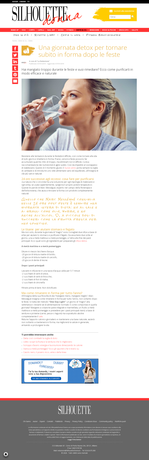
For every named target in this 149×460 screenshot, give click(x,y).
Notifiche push (120, 421)
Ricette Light (45, 35)
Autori (35, 421)
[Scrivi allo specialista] (60, 371)
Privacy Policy (77, 421)
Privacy (67, 421)
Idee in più (21, 35)
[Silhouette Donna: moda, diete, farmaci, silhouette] (57, 16)
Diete (30, 41)
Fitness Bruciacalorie (103, 35)
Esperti (42, 421)
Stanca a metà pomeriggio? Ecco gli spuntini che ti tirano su (51, 348)
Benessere (94, 30)
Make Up (15, 30)
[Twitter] (15, 55)
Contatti (50, 421)
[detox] (79, 115)
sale (41, 316)
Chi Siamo (27, 421)
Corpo (32, 30)
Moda (61, 30)
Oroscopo (124, 30)
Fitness (70, 30)
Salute (135, 30)
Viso (24, 30)
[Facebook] (15, 49)
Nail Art (51, 30)
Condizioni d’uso (91, 421)
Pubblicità (59, 421)
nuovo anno (70, 167)
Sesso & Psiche (109, 30)
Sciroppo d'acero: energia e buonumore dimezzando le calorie (52, 345)
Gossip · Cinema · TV (20, 1)
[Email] (15, 81)
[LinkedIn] (15, 62)
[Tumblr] (15, 68)
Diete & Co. (81, 30)
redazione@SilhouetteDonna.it (69, 450)
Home (14, 41)
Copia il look (70, 35)
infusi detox (81, 240)
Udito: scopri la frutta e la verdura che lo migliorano (47, 341)
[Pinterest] (15, 75)
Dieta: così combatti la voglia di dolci (40, 338)
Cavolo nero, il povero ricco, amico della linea (44, 352)
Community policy (106, 421)
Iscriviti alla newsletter (124, 11)
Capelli (41, 30)
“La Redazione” (43, 61)
